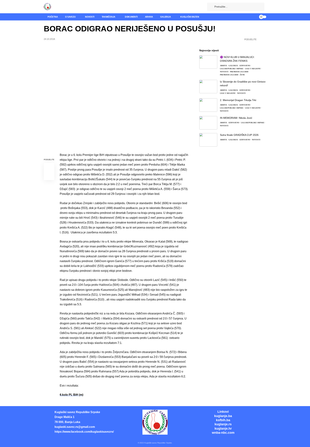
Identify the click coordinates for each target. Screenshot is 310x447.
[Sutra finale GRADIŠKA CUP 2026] (208, 140)
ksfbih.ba (223, 420)
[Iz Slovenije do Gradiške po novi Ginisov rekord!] (208, 86)
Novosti (224, 72)
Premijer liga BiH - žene (232, 75)
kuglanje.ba (223, 416)
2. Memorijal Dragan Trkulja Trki (238, 100)
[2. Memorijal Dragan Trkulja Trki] (208, 105)
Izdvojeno (244, 66)
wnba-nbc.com (223, 432)
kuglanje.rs (223, 424)
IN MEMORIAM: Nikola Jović (236, 117)
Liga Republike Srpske (231, 69)
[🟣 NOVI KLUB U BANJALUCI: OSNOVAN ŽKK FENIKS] (208, 62)
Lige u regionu (253, 69)
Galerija (233, 66)
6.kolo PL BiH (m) (71, 394)
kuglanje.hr (223, 428)
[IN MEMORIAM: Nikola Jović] (208, 123)
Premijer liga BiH (239, 72)
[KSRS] (47, 6)
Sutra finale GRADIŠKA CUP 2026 (239, 134)
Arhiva (223, 66)
